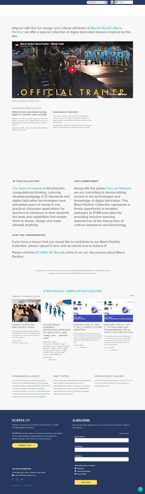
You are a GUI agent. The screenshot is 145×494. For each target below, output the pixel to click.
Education (80, 468)
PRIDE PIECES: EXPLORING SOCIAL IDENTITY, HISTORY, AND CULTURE (29, 113)
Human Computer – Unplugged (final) (24, 326)
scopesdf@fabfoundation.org (24, 475)
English (121, 2)
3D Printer (15, 343)
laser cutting (72, 127)
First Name (78, 446)
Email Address (80, 437)
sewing (87, 127)
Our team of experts (28, 188)
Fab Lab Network (118, 188)
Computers (52, 359)
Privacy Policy (28, 485)
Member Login (25, 445)
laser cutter (82, 125)
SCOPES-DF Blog (48, 252)
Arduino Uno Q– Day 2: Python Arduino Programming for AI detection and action (118, 329)
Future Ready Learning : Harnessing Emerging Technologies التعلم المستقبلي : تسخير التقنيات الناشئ (56, 331)
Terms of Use (16, 485)
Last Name (78, 456)
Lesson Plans (82, 474)
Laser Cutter (24, 343)
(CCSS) (38, 383)
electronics (29, 128)
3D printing (80, 127)
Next (132, 295)
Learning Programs (83, 471)
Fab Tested (64, 127)
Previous (130, 295)
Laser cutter (22, 130)
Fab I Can (34, 391)
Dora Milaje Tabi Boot (65, 112)
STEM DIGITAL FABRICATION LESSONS (72, 291)
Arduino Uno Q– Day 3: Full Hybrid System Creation (88, 327)
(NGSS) (37, 386)
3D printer (37, 128)
